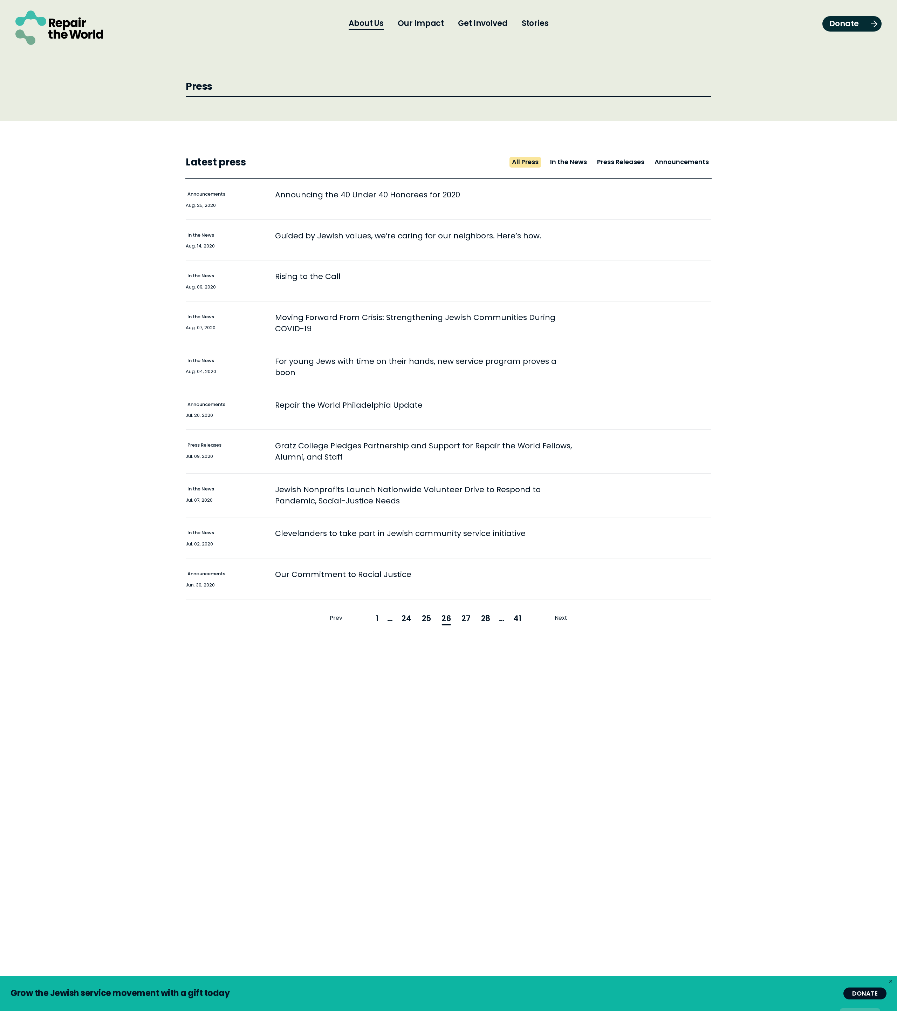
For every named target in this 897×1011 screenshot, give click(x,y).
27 (466, 618)
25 (426, 618)
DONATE (865, 993)
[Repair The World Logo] (59, 28)
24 (406, 618)
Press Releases (204, 445)
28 (486, 618)
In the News (200, 235)
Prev (336, 618)
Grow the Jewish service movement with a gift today (120, 993)
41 (517, 618)
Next (561, 618)
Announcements (206, 194)
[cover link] (492, 199)
